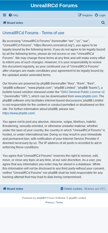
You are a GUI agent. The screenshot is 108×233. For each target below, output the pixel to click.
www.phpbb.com (86, 96)
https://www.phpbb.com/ (19, 113)
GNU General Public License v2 (83, 92)
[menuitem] (13, 15)
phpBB (41, 197)
